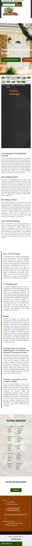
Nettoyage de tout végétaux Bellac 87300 (20, 430)
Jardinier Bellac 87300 (19, 446)
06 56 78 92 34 (20, 1)
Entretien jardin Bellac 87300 (10, 447)
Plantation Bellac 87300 (10, 438)
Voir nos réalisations (11, 60)
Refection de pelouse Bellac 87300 (10, 457)
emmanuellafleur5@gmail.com (17, 515)
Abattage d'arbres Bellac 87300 (18, 466)
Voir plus (16, 490)
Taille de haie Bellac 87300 (19, 456)
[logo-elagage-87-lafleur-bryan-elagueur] (10, 11)
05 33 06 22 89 (8, 1)
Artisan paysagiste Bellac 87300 (20, 439)
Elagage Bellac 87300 (10, 465)
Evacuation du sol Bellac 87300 (11, 429)
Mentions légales (16, 539)
